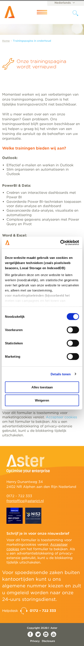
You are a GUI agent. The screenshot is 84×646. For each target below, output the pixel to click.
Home (6, 40)
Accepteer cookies (61, 417)
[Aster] (11, 12)
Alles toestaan (42, 387)
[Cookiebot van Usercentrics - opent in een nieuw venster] (60, 242)
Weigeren (42, 400)
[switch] (73, 330)
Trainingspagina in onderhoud (32, 40)
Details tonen (61, 374)
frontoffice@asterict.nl (25, 501)
